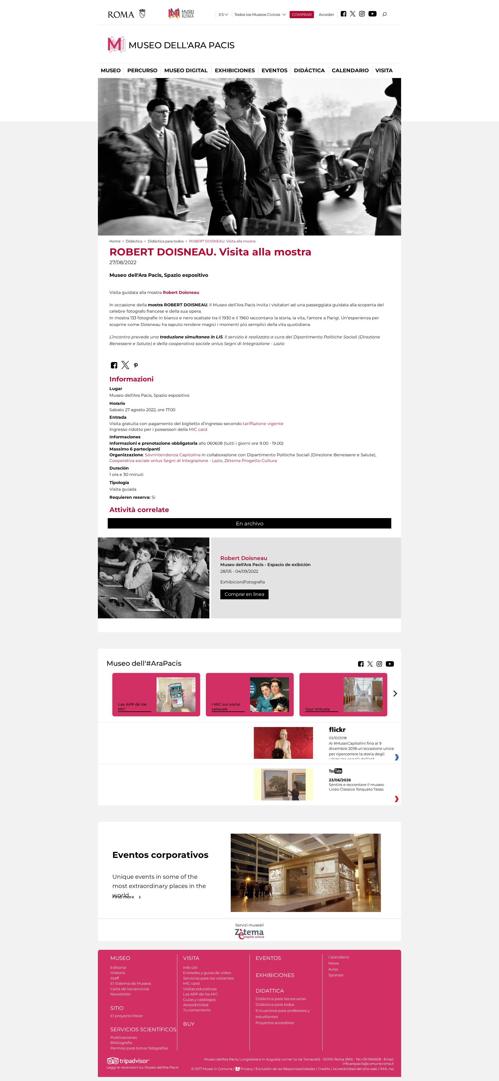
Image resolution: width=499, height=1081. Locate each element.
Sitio (117, 1008)
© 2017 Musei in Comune (211, 1069)
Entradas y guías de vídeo (207, 972)
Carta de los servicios (129, 989)
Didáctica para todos (166, 241)
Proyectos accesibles (275, 1022)
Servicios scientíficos (143, 1029)
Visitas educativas (200, 989)
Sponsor (336, 975)
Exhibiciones (235, 70)
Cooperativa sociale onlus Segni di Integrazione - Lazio (165, 460)
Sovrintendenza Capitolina (172, 454)
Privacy (247, 1069)
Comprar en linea (244, 594)
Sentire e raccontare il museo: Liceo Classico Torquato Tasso (356, 786)
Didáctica (309, 70)
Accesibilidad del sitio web (355, 1069)
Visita (384, 70)
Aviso (333, 969)
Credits (324, 1069)
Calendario (350, 70)
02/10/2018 (361, 748)
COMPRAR (302, 14)
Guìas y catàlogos (199, 999)
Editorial (118, 967)
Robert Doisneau (181, 292)
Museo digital (186, 70)
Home (114, 241)
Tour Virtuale (317, 709)
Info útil (190, 967)
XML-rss (387, 1069)
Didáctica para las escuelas (281, 998)
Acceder (326, 14)
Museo (111, 70)
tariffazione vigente (263, 423)
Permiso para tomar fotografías (139, 1048)
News (333, 963)
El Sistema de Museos (130, 983)
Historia (117, 972)
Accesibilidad (195, 1004)
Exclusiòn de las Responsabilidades (285, 1069)
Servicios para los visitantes (208, 978)
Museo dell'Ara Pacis (182, 45)
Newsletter (120, 994)
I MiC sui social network (226, 706)
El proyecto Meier (126, 1015)
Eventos (274, 70)
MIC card (198, 429)
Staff (114, 978)
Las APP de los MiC (200, 994)
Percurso (142, 70)
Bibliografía (121, 1042)
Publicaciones (123, 1037)
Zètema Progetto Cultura (250, 460)
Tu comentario (197, 1010)
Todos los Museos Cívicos (257, 14)
